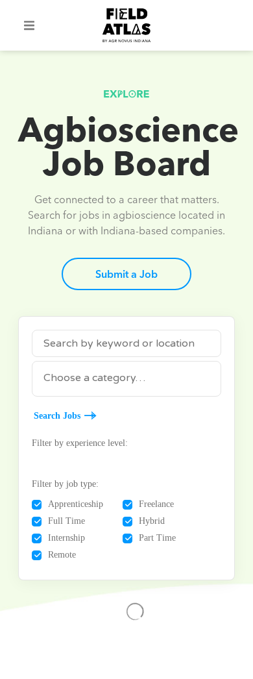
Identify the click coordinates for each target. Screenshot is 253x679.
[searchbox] (126, 377)
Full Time (66, 521)
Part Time (157, 538)
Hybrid (152, 521)
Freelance (156, 504)
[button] (29, 25)
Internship (66, 538)
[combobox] (126, 379)
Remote (62, 555)
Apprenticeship (75, 504)
